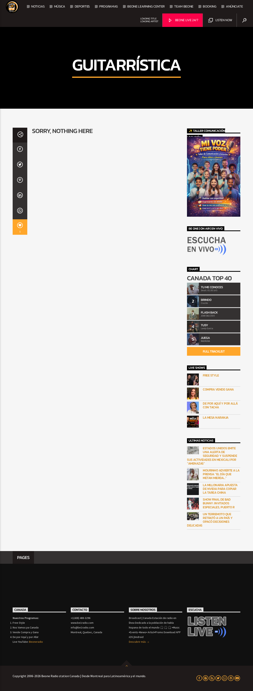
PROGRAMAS (108, 6)
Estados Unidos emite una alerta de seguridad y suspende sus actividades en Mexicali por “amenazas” (212, 455)
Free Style (211, 375)
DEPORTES (82, 6)
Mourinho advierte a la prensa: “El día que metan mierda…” (221, 474)
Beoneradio (36, 641)
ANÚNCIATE (234, 6)
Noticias (37, 6)
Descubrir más (137, 641)
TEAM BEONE (183, 6)
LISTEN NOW (223, 20)
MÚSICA (59, 6)
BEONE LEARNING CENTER (146, 6)
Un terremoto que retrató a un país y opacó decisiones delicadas (210, 520)
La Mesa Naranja (215, 417)
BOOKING (209, 6)
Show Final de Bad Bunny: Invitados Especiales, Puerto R (218, 503)
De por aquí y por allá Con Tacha (220, 405)
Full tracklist (214, 351)
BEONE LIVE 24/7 (186, 20)
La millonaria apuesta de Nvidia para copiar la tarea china (220, 489)
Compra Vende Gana (218, 389)
